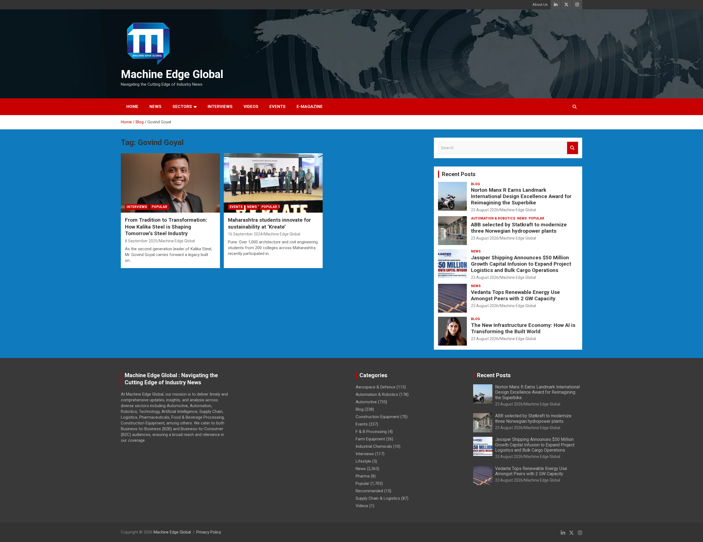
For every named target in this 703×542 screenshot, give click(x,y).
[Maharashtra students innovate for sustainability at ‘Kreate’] (273, 183)
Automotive (366, 401)
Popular (159, 207)
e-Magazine (310, 106)
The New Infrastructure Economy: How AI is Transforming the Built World (523, 328)
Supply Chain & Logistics (378, 498)
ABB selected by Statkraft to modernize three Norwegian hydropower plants (519, 227)
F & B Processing (371, 431)
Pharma (363, 476)
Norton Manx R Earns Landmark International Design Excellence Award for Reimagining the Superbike (521, 196)
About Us (540, 4)
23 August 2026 (484, 210)
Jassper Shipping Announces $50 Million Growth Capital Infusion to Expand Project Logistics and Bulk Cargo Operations (521, 263)
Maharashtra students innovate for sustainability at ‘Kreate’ (269, 223)
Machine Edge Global (172, 74)
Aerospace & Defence (375, 387)
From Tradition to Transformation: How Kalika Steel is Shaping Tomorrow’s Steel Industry (166, 227)
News (155, 106)
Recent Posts (459, 174)
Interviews (220, 106)
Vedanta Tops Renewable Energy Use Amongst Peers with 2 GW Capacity (515, 295)
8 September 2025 (141, 241)
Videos (251, 106)
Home (132, 106)
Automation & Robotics (493, 218)
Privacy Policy (208, 532)
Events (277, 106)
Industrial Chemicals (374, 446)
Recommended (369, 490)
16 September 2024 (245, 234)
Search (572, 148)
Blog (475, 184)
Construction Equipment (377, 416)
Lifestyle (363, 461)
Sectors (182, 106)
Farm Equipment (370, 439)
